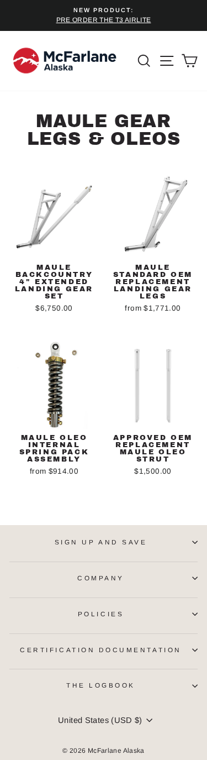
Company (100, 577)
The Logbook (100, 685)
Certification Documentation (100, 649)
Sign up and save (101, 542)
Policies (101, 613)
